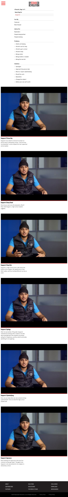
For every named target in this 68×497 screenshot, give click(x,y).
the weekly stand (33, 489)
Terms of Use (42, 494)
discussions (31, 486)
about (7, 484)
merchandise (54, 489)
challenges (54, 484)
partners (8, 489)
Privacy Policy (52, 494)
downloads (54, 486)
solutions (31, 484)
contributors (9, 486)
